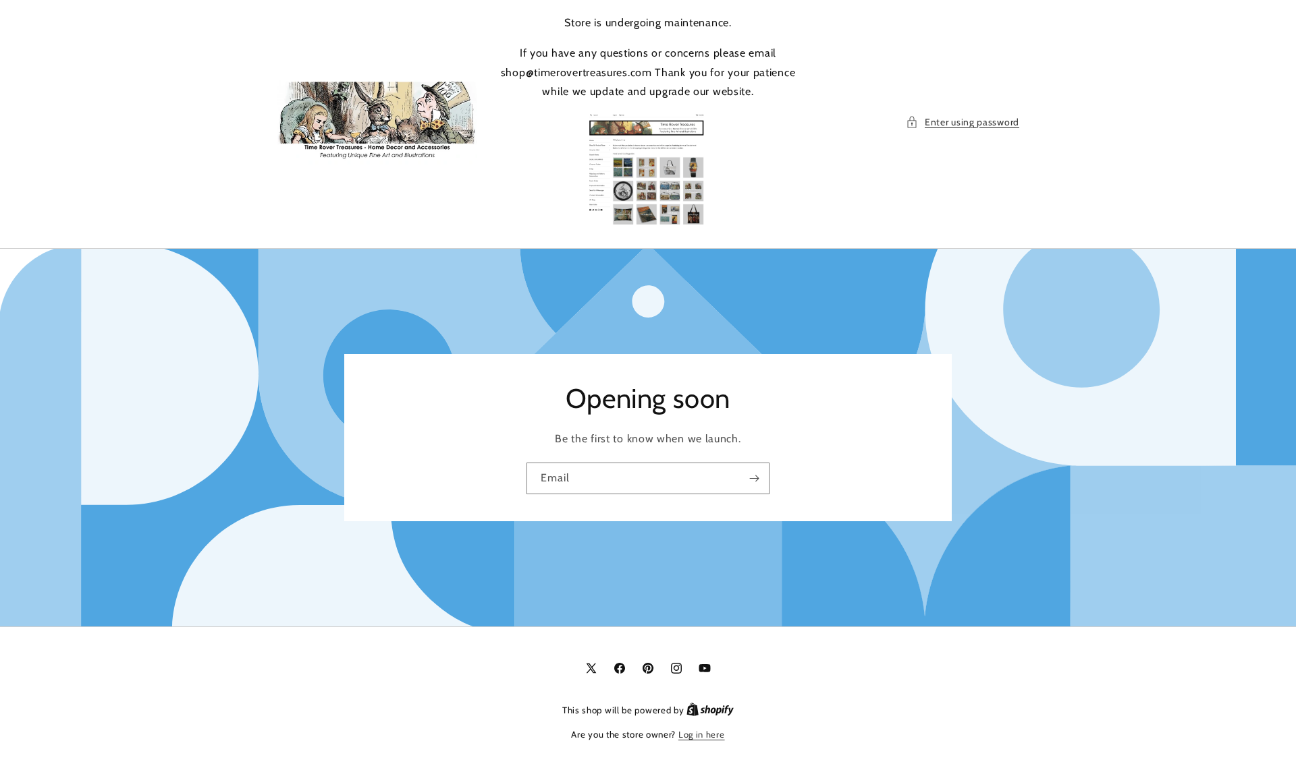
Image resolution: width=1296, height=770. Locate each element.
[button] (962, 122)
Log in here (701, 734)
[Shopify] (710, 710)
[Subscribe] (754, 478)
